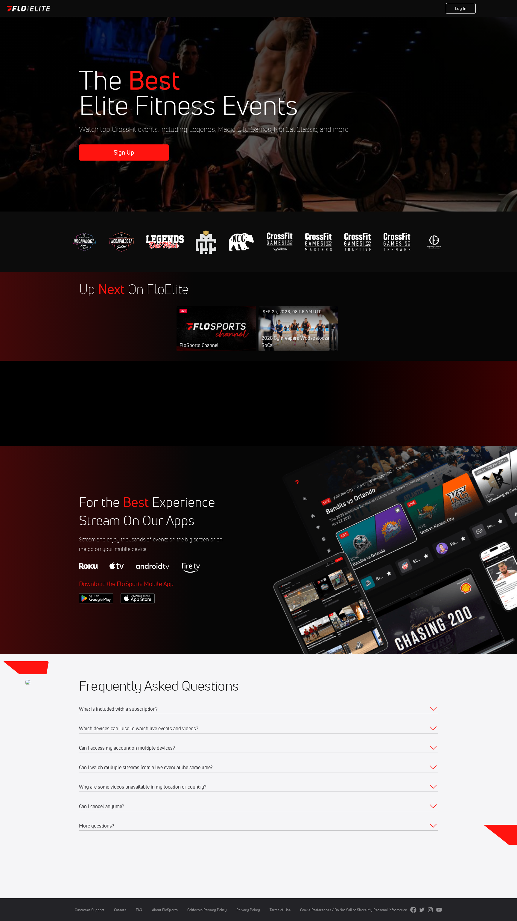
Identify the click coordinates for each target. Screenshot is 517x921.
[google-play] (96, 614)
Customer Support (89, 910)
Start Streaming (216, 334)
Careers (120, 910)
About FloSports (165, 910)
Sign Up (493, 8)
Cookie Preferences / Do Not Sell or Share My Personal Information (353, 910)
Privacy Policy (248, 910)
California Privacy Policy (207, 910)
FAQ (139, 910)
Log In (461, 8)
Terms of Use (280, 910)
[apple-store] (138, 614)
